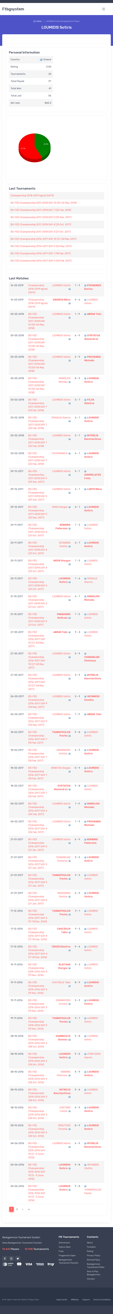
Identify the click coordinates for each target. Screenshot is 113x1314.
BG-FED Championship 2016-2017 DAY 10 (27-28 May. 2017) (43, 239)
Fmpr (61, 1251)
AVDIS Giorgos (60, 507)
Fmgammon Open (67, 1255)
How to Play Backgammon (93, 1273)
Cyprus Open (65, 1247)
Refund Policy (93, 1260)
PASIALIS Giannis (61, 417)
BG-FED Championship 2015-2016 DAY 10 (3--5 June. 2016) (36, 1150)
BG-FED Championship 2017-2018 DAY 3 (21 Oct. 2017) (41, 231)
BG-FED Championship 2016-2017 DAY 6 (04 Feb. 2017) (41, 260)
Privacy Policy (93, 1255)
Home (39, 21)
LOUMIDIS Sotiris (61, 285)
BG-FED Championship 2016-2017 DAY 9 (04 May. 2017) (41, 246)
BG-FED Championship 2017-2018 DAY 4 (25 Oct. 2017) (41, 224)
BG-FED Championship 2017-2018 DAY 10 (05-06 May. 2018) (44, 202)
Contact (91, 1279)
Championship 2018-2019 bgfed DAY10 (32, 195)
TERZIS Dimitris (60, 946)
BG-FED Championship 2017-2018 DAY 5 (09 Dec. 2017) (41, 217)
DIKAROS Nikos (61, 299)
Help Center (61, 1299)
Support (86, 1299)
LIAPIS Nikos (94, 489)
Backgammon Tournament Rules (95, 1265)
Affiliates (75, 1299)
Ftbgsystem (13, 9)
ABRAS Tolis (94, 314)
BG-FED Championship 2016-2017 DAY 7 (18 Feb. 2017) (41, 253)
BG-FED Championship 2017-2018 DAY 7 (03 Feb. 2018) (41, 210)
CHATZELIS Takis (61, 982)
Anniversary (64, 1242)
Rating (90, 1251)
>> (29, 1209)
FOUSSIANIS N (60, 453)
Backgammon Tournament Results (68, 1261)
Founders (91, 1247)
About (90, 1242)
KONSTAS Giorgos (60, 767)
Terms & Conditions (102, 1299)
